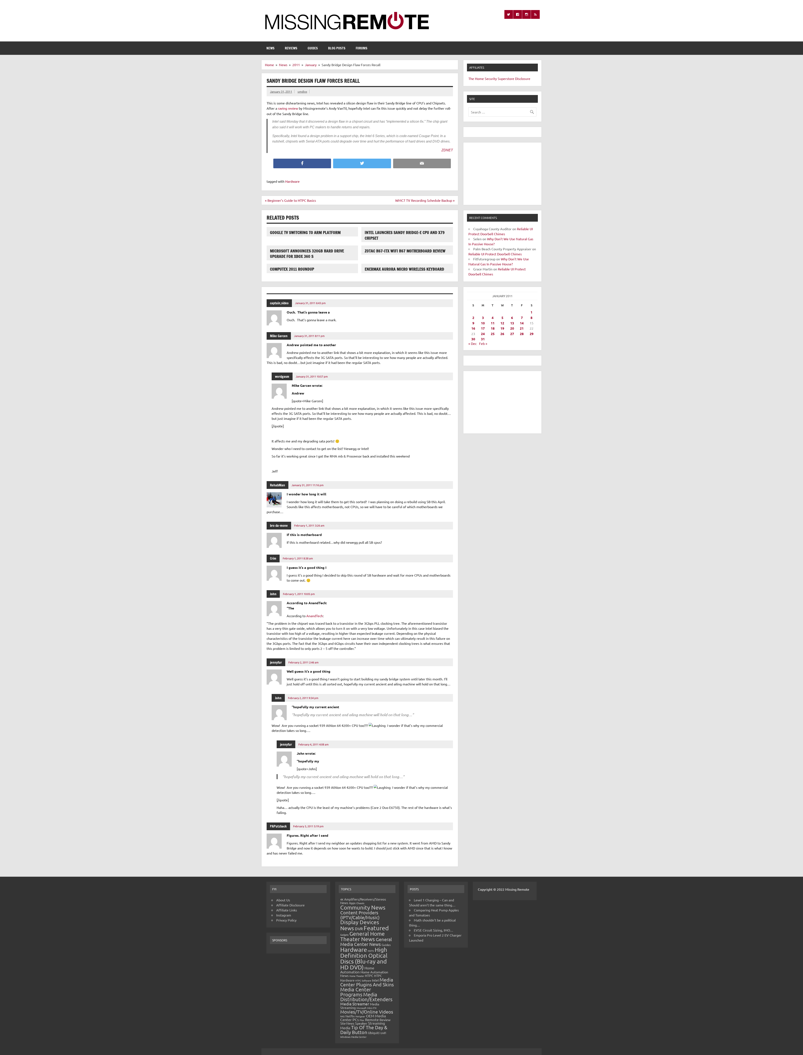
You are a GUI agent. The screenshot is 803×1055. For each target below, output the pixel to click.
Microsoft (361, 1008)
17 (483, 328)
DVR (359, 928)
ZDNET (447, 150)
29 (531, 334)
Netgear (360, 1016)
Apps (352, 903)
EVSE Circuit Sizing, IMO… (433, 930)
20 (512, 328)
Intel (375, 980)
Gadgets (344, 934)
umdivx (302, 91)
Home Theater (356, 976)
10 (483, 323)
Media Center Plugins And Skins (367, 982)
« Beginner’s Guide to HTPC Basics (290, 200)
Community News (362, 907)
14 (522, 323)
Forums (361, 48)
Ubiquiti (374, 1033)
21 (522, 328)
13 (512, 323)
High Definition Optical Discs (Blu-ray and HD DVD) (363, 958)
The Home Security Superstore (491, 78)
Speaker (361, 1023)
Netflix (350, 1016)
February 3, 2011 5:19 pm (308, 826)
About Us (283, 900)
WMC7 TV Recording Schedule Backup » (425, 200)
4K (341, 899)
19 (502, 328)
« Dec (472, 343)
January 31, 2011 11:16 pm (308, 485)
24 (483, 334)
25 (493, 334)
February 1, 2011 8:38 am (298, 558)
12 (502, 323)
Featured (376, 928)
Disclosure (522, 78)
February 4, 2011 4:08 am (313, 744)
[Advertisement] (502, 174)
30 (473, 339)
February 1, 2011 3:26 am (309, 525)
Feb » (483, 343)
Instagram (283, 915)
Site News (347, 1023)
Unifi (383, 1033)
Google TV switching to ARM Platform (305, 232)
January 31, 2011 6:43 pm (310, 303)
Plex (362, 1020)
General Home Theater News (362, 936)
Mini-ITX (372, 1008)
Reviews (291, 48)
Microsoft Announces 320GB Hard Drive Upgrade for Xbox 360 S (307, 253)
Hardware (292, 181)
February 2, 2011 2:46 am (303, 662)
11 (493, 323)
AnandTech (314, 616)
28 (522, 334)
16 (473, 328)
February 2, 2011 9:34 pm (303, 698)
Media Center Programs (355, 991)
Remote (372, 1019)
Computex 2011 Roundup (292, 269)
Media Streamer (354, 1003)
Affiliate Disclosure (290, 905)
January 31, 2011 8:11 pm (309, 336)
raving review (288, 108)
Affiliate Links (286, 910)
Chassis (360, 903)
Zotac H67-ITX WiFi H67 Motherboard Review (405, 251)
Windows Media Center (353, 1036)
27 (512, 334)
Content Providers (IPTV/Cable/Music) (360, 915)
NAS (342, 1016)
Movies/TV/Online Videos (366, 1011)
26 (502, 334)
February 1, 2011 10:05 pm (299, 594)
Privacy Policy (286, 920)
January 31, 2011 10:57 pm (312, 376)
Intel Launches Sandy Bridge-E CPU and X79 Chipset (405, 235)
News (270, 48)
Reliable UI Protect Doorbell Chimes (495, 254)
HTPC (369, 975)
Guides (313, 48)
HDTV (371, 950)
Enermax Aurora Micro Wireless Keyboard (404, 269)
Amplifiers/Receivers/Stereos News (363, 901)
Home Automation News (364, 974)
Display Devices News (359, 925)
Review (385, 1020)
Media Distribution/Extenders (366, 996)
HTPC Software (363, 980)
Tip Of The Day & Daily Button (363, 1029)
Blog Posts (336, 48)
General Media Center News (366, 942)
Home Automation (357, 970)
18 (493, 328)
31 (483, 339)
